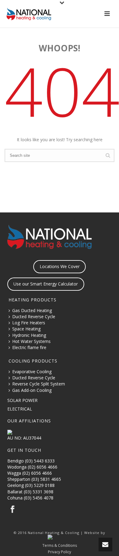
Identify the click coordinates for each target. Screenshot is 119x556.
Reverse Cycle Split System (38, 384)
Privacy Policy (59, 552)
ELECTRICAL (19, 409)
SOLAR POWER (22, 400)
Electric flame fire (29, 347)
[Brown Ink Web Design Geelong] (60, 537)
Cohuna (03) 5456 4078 (30, 498)
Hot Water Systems (31, 341)
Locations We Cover (60, 266)
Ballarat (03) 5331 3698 (30, 492)
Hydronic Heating (29, 335)
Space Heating (26, 329)
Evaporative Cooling (32, 371)
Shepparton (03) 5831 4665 (34, 479)
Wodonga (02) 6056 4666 (32, 467)
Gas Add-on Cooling (32, 390)
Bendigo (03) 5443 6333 (31, 461)
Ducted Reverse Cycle (33, 316)
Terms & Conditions (59, 545)
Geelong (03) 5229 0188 (31, 485)
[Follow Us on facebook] (12, 510)
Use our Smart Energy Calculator (45, 284)
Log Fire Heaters (28, 323)
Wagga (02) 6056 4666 (29, 473)
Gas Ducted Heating (32, 310)
